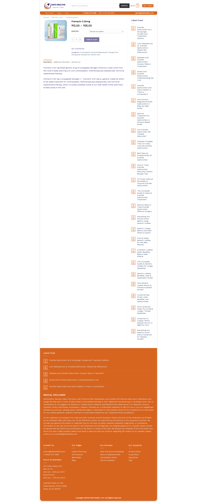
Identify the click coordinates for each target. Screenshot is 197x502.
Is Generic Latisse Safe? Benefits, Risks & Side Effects (145, 253)
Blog (74, 460)
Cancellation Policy (108, 457)
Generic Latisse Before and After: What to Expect (144, 230)
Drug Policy (134, 454)
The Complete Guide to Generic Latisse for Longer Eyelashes (145, 265)
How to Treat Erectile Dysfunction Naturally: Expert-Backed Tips (145, 169)
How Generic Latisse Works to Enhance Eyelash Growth (144, 286)
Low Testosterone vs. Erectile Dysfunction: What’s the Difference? (145, 47)
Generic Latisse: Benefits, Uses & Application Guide (145, 275)
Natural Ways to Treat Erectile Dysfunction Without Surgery (144, 208)
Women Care (57, 17)
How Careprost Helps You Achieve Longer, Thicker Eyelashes (145, 310)
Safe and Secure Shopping (112, 451)
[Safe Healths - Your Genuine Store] (54, 5)
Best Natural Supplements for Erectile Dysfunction (144, 156)
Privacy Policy (135, 451)
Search (124, 5)
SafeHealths (48, 404)
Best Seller (49, 13)
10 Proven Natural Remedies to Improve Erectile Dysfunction (145, 182)
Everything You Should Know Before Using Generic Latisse (144, 220)
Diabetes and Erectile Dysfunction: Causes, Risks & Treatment (144, 61)
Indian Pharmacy (79, 451)
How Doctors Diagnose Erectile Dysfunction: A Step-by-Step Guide (144, 103)
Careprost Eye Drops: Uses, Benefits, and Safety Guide (143, 298)
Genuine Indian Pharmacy (65, 399)
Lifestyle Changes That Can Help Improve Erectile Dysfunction (145, 144)
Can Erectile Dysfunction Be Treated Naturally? (143, 133)
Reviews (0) (76, 62)
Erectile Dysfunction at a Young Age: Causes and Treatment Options (144, 32)
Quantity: (75, 31)
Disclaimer (133, 457)
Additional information (61, 62)
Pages (59, 13)
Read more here (79, 431)
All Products (77, 454)
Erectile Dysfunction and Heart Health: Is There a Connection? (144, 89)
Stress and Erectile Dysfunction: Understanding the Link (145, 75)
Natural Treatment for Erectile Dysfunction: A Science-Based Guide (143, 119)
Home (46, 17)
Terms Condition (107, 460)
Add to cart (91, 39)
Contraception (72, 17)
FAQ (130, 460)
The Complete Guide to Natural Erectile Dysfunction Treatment (144, 195)
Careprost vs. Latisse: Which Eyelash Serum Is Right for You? (144, 321)
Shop (67, 13)
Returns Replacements (110, 454)
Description (47, 62)
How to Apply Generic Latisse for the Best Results (144, 241)
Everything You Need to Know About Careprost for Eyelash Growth (144, 334)
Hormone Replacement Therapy (102, 52)
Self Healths (95, 498)
